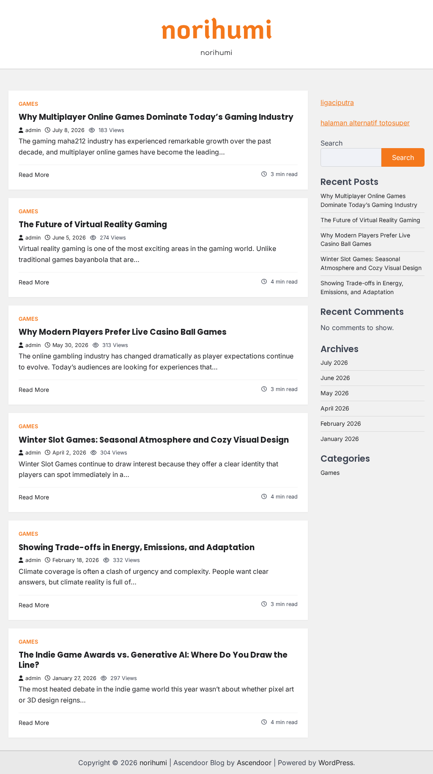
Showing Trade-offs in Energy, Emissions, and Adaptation (137, 547)
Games (28, 104)
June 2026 (335, 378)
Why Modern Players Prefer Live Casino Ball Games (123, 332)
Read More (34, 174)
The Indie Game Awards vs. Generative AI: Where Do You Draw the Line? (153, 660)
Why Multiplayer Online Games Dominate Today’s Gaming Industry (156, 117)
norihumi (217, 27)
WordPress (335, 762)
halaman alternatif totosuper (365, 122)
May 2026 (335, 393)
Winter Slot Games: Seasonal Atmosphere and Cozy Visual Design (154, 440)
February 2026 (341, 423)
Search (332, 143)
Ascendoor (254, 762)
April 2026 (335, 408)
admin (33, 130)
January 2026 (340, 438)
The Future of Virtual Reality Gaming (93, 224)
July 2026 (334, 362)
